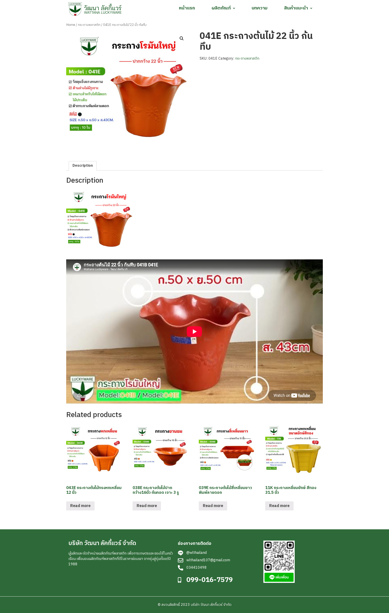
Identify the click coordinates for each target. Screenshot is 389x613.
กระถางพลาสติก (89, 25)
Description (82, 166)
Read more (80, 506)
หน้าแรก (187, 8)
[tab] (83, 166)
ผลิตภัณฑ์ (221, 8)
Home (70, 25)
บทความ (259, 8)
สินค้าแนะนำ (296, 8)
